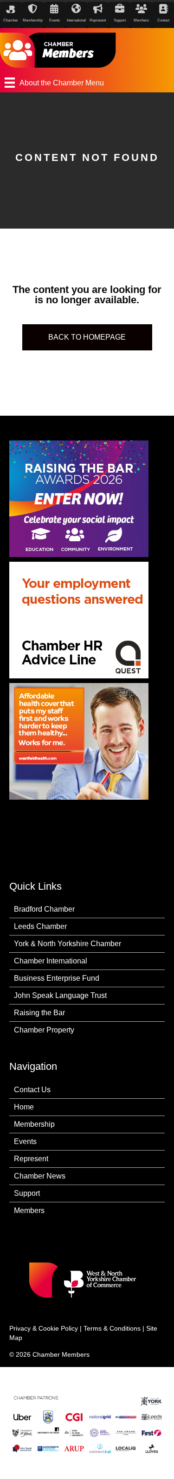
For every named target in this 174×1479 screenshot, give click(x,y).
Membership (34, 1124)
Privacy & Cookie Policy (43, 1328)
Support (27, 1193)
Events (25, 1141)
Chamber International (50, 961)
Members (29, 1210)
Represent (31, 1159)
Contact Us (32, 1090)
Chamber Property (44, 1030)
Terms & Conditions (112, 1328)
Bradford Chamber (44, 909)
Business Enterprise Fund (56, 978)
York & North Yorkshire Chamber (67, 944)
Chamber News (39, 1176)
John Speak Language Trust (60, 995)
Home (24, 1107)
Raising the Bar (39, 1013)
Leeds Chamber (40, 926)
